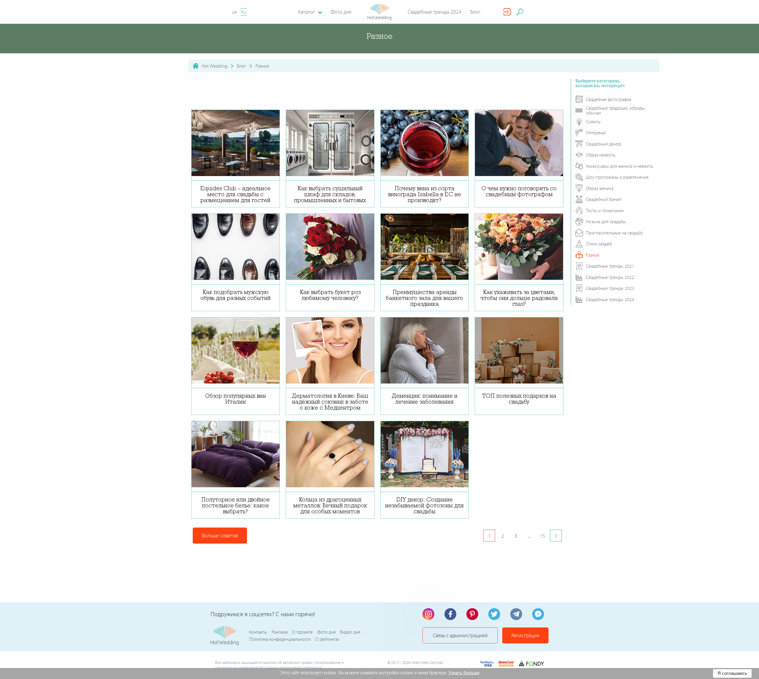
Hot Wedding (214, 66)
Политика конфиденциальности (280, 639)
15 (542, 535)
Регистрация (525, 635)
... (529, 535)
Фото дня (341, 11)
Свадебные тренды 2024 (434, 11)
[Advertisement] (377, 91)
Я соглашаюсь (732, 673)
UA (234, 12)
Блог (475, 11)
